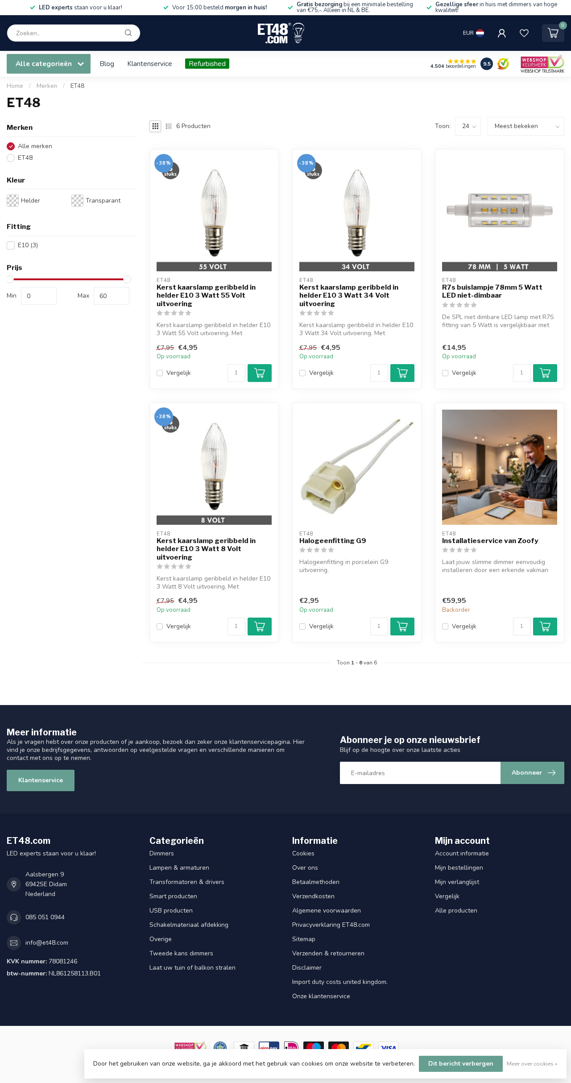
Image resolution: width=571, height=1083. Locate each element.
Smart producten (173, 896)
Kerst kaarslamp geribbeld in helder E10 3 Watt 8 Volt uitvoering (206, 549)
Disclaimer (307, 967)
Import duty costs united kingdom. (340, 982)
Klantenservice (149, 63)
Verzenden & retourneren (328, 953)
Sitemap (303, 939)
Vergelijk (178, 372)
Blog (106, 63)
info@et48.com (46, 942)
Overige (160, 939)
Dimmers (161, 853)
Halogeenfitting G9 (332, 541)
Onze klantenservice (321, 996)
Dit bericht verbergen (460, 1063)
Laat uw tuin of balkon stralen (192, 967)
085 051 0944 (45, 917)
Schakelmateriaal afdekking (188, 925)
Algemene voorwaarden (326, 910)
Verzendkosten (313, 896)
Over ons (305, 867)
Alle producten (456, 910)
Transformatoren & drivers (186, 882)
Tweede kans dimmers (181, 953)
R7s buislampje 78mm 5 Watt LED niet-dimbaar (492, 291)
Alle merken (35, 146)
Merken (47, 86)
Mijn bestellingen (459, 867)
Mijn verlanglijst (457, 882)
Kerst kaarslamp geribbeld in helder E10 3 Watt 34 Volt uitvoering (348, 295)
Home (15, 86)
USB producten (171, 910)
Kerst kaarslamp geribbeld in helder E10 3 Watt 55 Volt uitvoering (206, 295)
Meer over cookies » (532, 1063)
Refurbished (207, 63)
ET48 (77, 86)
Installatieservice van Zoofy (490, 541)
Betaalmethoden (315, 882)
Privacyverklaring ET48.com (331, 925)
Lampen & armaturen (179, 867)
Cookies (303, 853)
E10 (28, 245)
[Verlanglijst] (524, 33)
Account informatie (462, 853)
